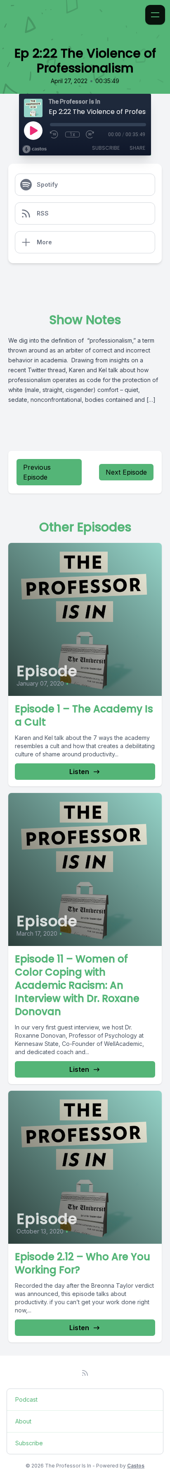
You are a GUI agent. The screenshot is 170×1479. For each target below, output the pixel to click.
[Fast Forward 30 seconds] (90, 134)
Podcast (26, 1399)
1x (72, 134)
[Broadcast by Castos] (34, 149)
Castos (135, 1466)
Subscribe (106, 147)
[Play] (33, 130)
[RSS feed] (85, 1372)
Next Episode (126, 472)
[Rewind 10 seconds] (54, 134)
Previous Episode (37, 472)
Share (137, 147)
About (23, 1421)
